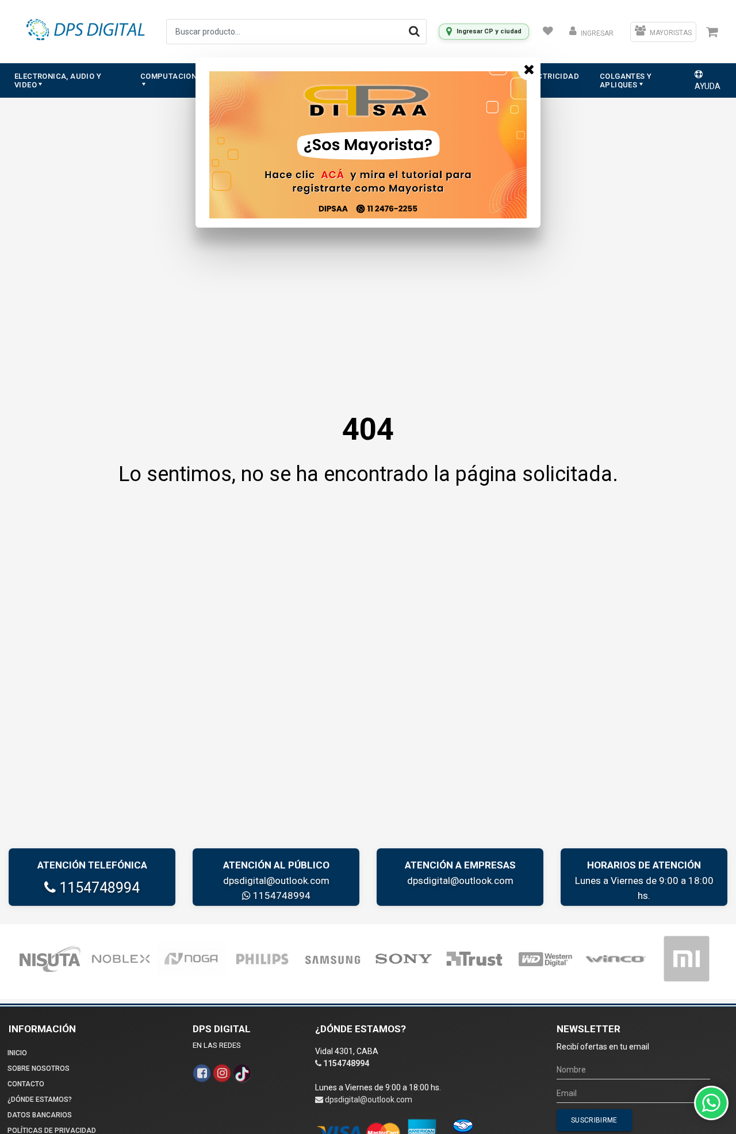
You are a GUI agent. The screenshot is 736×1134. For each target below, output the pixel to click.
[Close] (529, 68)
